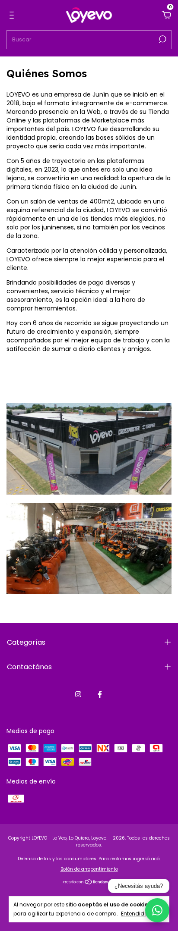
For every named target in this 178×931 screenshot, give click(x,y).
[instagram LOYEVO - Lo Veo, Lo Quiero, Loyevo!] (78, 694)
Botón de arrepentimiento (89, 869)
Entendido (134, 913)
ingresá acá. (147, 859)
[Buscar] (161, 39)
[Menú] (13, 15)
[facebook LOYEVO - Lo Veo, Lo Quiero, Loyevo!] (99, 694)
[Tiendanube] (89, 882)
